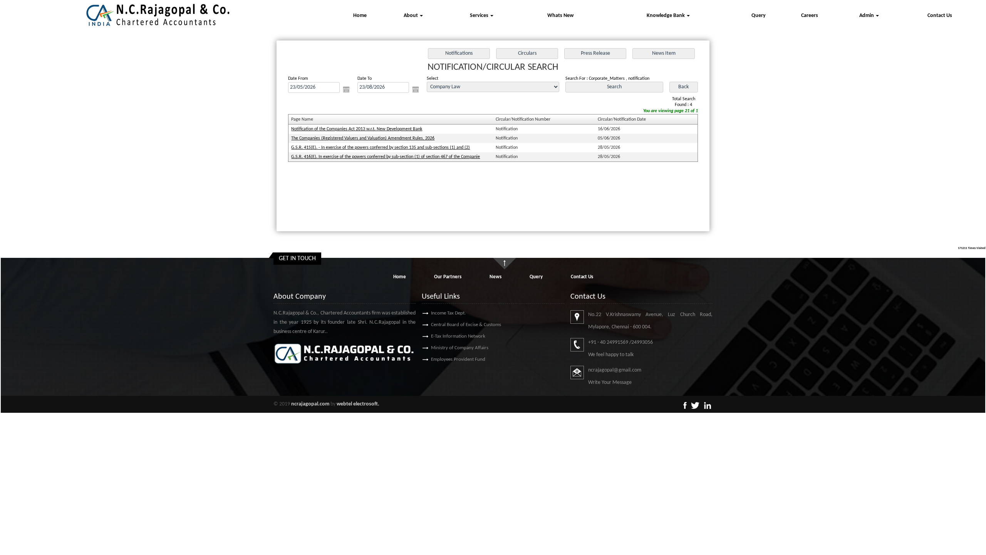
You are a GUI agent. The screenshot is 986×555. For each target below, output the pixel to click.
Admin (867, 15)
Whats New (560, 15)
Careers (809, 15)
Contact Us (939, 15)
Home (360, 15)
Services (480, 15)
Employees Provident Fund (458, 359)
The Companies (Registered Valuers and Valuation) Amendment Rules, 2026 (362, 138)
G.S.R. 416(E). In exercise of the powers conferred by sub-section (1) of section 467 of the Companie (385, 157)
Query (758, 15)
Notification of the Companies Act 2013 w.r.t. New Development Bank (356, 129)
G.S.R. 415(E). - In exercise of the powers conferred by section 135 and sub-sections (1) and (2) (380, 147)
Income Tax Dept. (448, 313)
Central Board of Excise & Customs (466, 324)
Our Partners (447, 276)
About (411, 15)
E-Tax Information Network (458, 336)
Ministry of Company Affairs (459, 347)
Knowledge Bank (666, 15)
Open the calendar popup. (346, 89)
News (495, 276)
